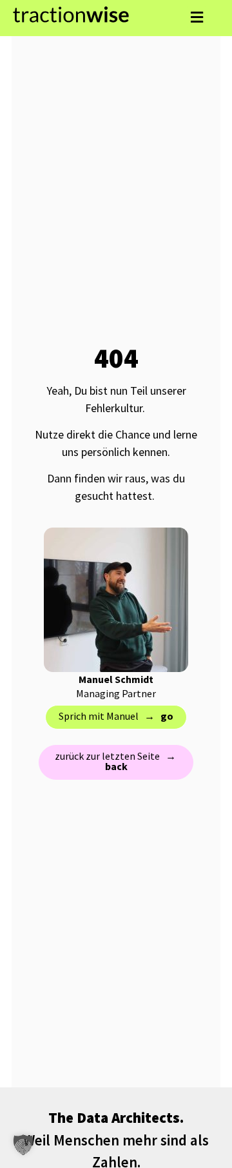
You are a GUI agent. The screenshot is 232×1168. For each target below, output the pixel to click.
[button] (196, 17)
